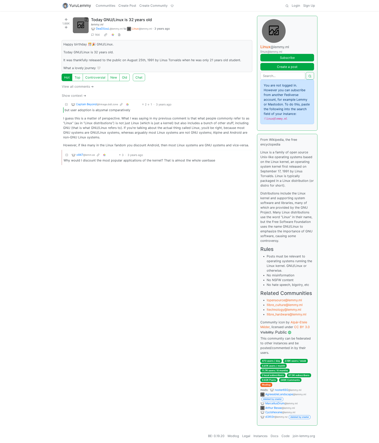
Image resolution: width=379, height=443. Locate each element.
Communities (105, 6)
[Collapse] (66, 104)
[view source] (119, 34)
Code (285, 436)
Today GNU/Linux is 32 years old (121, 19)
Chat (139, 77)
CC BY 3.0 (302, 327)
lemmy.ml (97, 24)
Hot (67, 77)
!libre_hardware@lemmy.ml (286, 314)
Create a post (287, 67)
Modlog (266, 384)
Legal (246, 436)
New (113, 77)
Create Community (153, 6)
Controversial (95, 77)
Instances (260, 436)
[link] (105, 34)
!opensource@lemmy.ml (284, 300)
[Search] (287, 5)
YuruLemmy (80, 5)
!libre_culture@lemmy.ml (285, 305)
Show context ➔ (74, 96)
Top (77, 77)
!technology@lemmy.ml (284, 310)
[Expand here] (81, 25)
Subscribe (287, 58)
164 (97, 34)
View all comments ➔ (78, 86)
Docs (274, 436)
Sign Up (309, 6)
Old (124, 77)
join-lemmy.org (304, 436)
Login (296, 6)
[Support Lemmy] (172, 5)
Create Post (127, 6)
